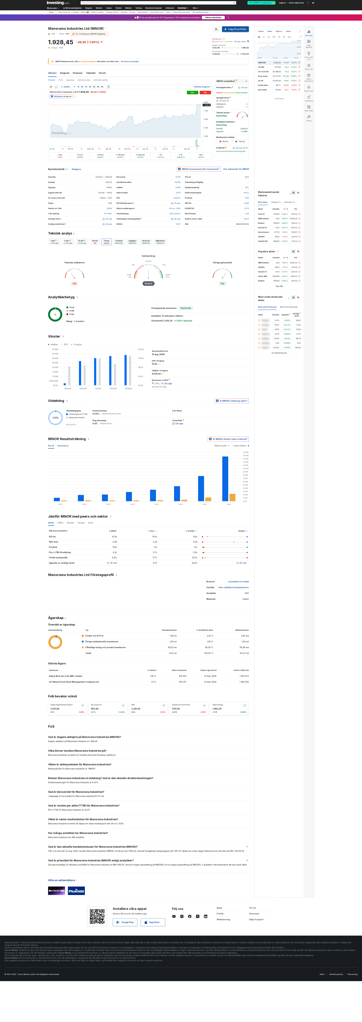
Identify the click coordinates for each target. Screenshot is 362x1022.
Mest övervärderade (289, 307)
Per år (51, 445)
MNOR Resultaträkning (67, 439)
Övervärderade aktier (200, 12)
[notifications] (308, 2)
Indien (246, 599)
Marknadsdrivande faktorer (268, 193)
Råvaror (279, 31)
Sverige (76, 12)
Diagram (64, 73)
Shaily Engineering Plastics (61, 705)
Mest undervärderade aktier (270, 298)
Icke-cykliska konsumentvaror (233, 587)
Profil (61, 80)
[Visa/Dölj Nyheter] (108, 86)
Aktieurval (170, 8)
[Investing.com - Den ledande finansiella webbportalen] (58, 3)
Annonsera (254, 913)
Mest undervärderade (267, 307)
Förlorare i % (289, 202)
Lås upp (113, 563)
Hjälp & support (256, 919)
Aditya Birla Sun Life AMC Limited (65, 676)
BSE (133, 705)
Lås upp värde (240, 41)
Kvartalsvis (63, 445)
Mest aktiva (263, 202)
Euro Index (262, 90)
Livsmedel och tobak (238, 581)
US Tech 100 (263, 71)
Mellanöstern (143, 12)
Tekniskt (90, 73)
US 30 (260, 80)
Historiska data (84, 80)
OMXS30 (262, 62)
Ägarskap (70, 80)
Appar (219, 908)
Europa (132, 12)
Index (270, 31)
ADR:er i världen (97, 12)
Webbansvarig (223, 919)
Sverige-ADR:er (112, 12)
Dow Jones (263, 76)
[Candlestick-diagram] (50, 86)
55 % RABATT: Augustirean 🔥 (261, 3)
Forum (102, 73)
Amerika (124, 12)
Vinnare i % (276, 202)
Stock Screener (64, 12)
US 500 (261, 67)
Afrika (168, 12)
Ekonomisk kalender (153, 8)
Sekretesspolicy (336, 974)
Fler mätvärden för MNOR (236, 169)
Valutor (261, 31)
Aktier (51, 12)
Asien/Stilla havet (156, 12)
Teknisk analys (60, 233)
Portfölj (220, 913)
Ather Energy (218, 705)
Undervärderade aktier (181, 12)
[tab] (54, 241)
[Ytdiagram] (56, 86)
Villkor (322, 974)
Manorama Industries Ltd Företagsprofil (81, 575)
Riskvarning (352, 974)
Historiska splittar (100, 80)
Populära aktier (266, 251)
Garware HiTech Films (181, 705)
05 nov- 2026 (174, 208)
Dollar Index (263, 85)
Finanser (78, 73)
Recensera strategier (130, 61)
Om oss (252, 908)
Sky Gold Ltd (96, 705)
